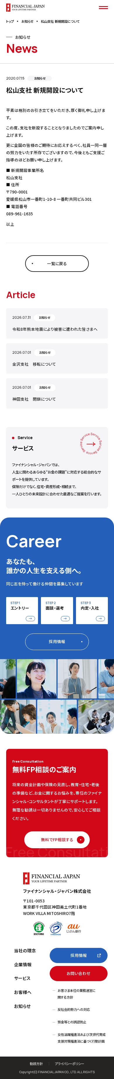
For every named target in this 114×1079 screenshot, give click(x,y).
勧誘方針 (36, 1063)
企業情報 (23, 964)
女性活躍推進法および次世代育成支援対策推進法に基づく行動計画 (82, 1037)
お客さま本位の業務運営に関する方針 (77, 993)
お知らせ (22, 1006)
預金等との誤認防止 (72, 1022)
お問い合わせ (78, 973)
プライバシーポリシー (69, 1063)
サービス (22, 978)
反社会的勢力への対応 (74, 1009)
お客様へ (23, 992)
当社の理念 (25, 950)
